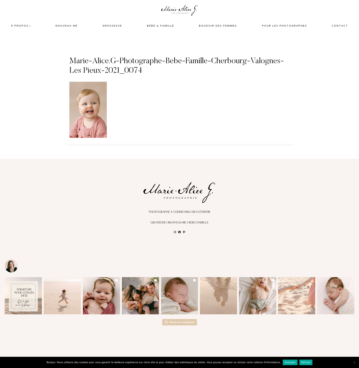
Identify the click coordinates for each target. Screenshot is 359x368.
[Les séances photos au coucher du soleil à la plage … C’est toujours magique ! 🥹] (218, 295)
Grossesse (112, 25)
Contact (340, 25)
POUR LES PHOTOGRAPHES (284, 25)
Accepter (290, 362)
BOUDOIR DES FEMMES (218, 25)
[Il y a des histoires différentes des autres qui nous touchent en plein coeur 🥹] (101, 295)
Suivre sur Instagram (182, 322)
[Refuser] (354, 362)
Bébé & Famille (160, 25)
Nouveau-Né (67, 25)
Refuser (306, 362)
